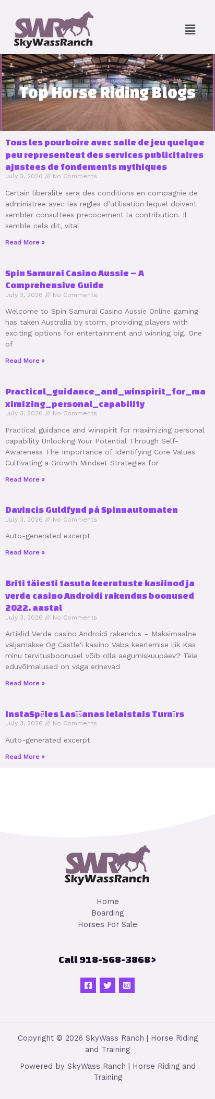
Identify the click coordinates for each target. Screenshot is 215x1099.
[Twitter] (107, 985)
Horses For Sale (107, 924)
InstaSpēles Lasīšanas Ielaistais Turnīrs (94, 714)
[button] (190, 30)
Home (108, 901)
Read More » (25, 242)
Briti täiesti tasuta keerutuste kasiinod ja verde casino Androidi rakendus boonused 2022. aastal (100, 595)
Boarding (107, 913)
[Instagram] (127, 985)
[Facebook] (88, 985)
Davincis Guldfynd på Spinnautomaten (91, 509)
